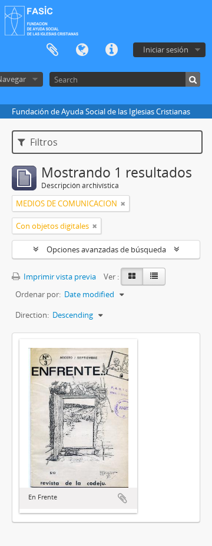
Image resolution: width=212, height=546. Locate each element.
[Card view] (132, 276)
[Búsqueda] (193, 79)
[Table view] (154, 276)
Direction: (32, 315)
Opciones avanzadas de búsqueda (106, 249)
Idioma (82, 50)
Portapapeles (52, 50)
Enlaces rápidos (111, 50)
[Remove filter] (123, 203)
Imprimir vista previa (59, 276)
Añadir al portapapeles (122, 498)
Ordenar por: (38, 294)
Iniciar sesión (165, 49)
